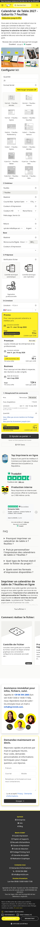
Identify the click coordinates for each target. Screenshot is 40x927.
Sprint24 (8, 5)
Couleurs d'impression (12, 206)
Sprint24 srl (6, 888)
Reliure (6, 224)
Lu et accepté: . (19, 794)
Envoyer (19, 801)
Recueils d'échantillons (21, 842)
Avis (21, 823)
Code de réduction (20, 849)
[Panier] (37, 5)
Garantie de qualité (21, 855)
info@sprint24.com (13, 707)
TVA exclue (32, 397)
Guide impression (21, 836)
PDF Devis (21, 445)
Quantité (7, 77)
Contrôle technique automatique (11, 276)
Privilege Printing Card (21, 852)
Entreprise (21, 820)
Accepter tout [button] (10, 918)
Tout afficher (19, 609)
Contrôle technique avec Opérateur (28, 276)
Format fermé (9, 85)
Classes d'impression (21, 845)
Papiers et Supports (21, 839)
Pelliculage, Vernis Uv (11, 215)
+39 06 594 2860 (21, 694)
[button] (2, 912)
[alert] (20, 913)
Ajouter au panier (20, 436)
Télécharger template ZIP (26, 90)
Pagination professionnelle (11, 295)
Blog (21, 826)
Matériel (6, 197)
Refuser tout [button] (29, 918)
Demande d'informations (21, 868)
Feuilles (6, 188)
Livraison (10, 305)
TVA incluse (23, 397)
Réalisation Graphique (21, 858)
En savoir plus (18, 908)
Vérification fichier (10, 259)
